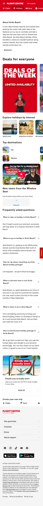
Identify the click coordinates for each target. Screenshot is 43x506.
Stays (30, 8)
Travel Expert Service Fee (10, 482)
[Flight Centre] (15, 3)
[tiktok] (16, 448)
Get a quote (31, 3)
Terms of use (28, 496)
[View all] (16, 200)
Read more (8, 50)
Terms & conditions (16, 496)
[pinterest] (27, 448)
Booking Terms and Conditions (26, 491)
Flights (7, 8)
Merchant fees (10, 489)
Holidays (19, 8)
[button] (41, 253)
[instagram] (10, 448)
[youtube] (21, 448)
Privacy (5, 496)
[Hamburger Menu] (4, 3)
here (33, 272)
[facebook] (5, 448)
